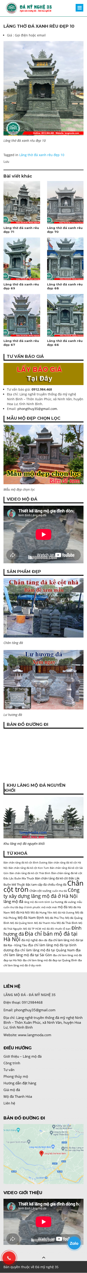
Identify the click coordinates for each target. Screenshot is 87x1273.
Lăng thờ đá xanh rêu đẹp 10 (41, 155)
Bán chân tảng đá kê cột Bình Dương (25, 862)
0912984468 (32, 1002)
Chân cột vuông (40, 891)
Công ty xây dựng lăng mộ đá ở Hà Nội (41, 893)
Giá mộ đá (11, 1089)
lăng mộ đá (13, 901)
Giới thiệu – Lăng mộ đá (22, 1056)
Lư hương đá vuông (63, 902)
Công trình (11, 1063)
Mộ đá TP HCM (32, 928)
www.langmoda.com (34, 1035)
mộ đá (63, 907)
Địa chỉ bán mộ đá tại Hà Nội (40, 936)
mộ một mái (49, 907)
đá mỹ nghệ (29, 940)
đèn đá (43, 940)
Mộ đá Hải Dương (63, 912)
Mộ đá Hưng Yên (41, 912)
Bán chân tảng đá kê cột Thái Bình (30, 873)
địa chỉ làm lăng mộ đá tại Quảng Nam (45, 950)
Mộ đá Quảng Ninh (21, 923)
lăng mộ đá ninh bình (37, 902)
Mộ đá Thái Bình (67, 923)
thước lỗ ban (63, 928)
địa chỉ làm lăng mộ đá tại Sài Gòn (42, 952)
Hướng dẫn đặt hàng (19, 1083)
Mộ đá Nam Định (31, 917)
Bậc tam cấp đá (36, 884)
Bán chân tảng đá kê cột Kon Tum (29, 867)
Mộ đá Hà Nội (20, 912)
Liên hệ (9, 1103)
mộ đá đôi (48, 928)
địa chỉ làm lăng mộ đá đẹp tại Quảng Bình (50, 960)
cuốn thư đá (59, 891)
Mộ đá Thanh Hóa (45, 923)
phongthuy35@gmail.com (37, 409)
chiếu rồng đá (57, 884)
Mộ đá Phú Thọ (54, 918)
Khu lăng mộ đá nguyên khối (24, 843)
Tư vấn (8, 1069)
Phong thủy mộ (15, 1076)
